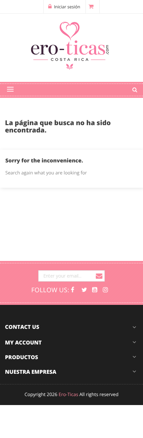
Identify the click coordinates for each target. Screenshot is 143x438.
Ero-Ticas (68, 394)
